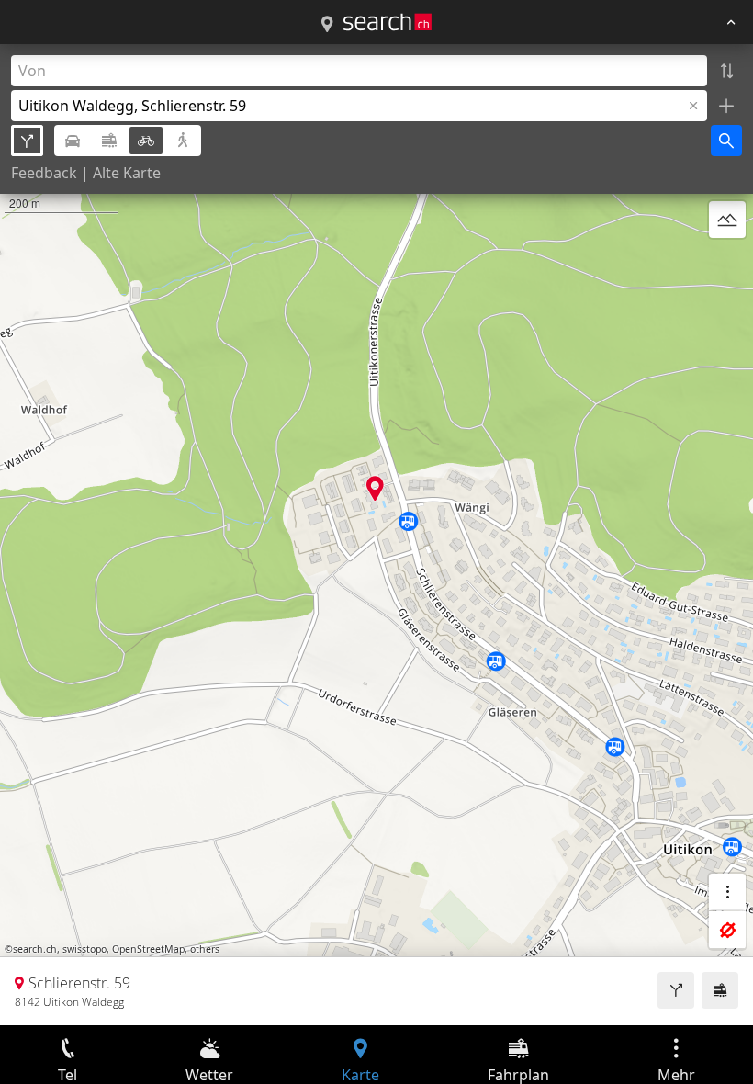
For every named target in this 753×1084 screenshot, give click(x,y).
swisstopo (84, 949)
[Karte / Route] (326, 25)
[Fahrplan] (720, 990)
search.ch (35, 949)
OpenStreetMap (148, 949)
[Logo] (387, 22)
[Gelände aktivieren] (727, 219)
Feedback (44, 173)
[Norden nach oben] (727, 263)
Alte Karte (127, 173)
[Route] (675, 990)
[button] (375, 488)
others (204, 949)
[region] (376, 534)
